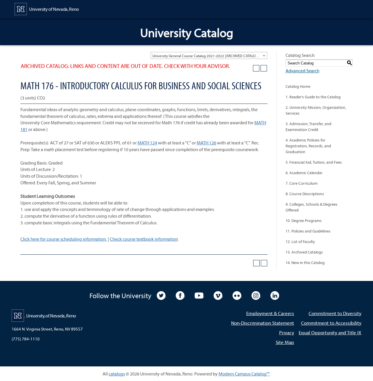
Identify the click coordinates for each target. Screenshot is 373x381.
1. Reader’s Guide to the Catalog (313, 96)
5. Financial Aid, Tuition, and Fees (314, 162)
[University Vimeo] (218, 295)
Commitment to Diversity (335, 313)
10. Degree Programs (304, 220)
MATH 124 (147, 143)
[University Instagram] (256, 295)
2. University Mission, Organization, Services (316, 110)
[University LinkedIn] (274, 295)
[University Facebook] (180, 295)
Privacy (286, 332)
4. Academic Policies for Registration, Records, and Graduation (308, 145)
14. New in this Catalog (305, 262)
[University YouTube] (199, 295)
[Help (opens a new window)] (264, 68)
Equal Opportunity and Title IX (330, 332)
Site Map (285, 342)
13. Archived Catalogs (304, 252)
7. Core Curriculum (302, 183)
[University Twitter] (161, 295)
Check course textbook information (144, 239)
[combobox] (209, 55)
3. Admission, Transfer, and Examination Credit (308, 126)
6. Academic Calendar (304, 172)
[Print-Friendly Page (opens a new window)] (256, 68)
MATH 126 (206, 143)
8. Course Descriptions (305, 193)
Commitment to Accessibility (331, 323)
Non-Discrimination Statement (262, 323)
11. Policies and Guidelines (308, 231)
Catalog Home (298, 86)
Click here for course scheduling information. (63, 239)
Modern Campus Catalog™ (244, 374)
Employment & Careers (270, 313)
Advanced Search (302, 71)
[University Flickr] (237, 295)
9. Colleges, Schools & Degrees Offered (311, 207)
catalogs (117, 374)
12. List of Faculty (300, 241)
